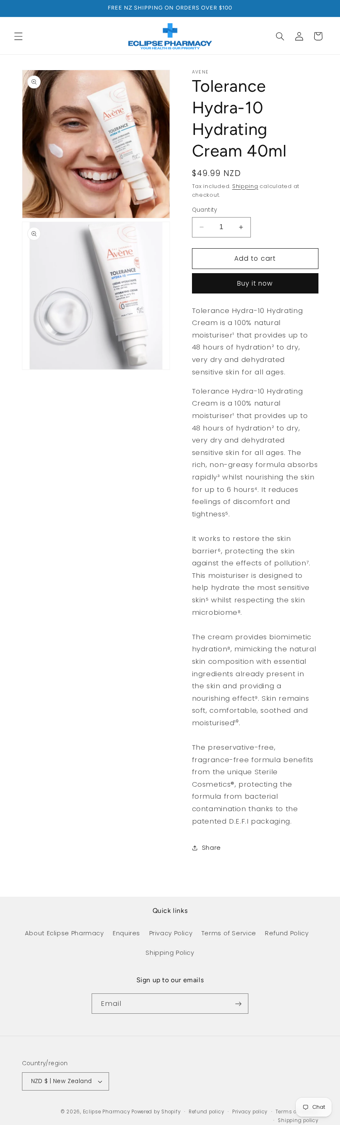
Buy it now (255, 283)
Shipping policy (298, 1120)
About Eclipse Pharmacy (64, 933)
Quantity (204, 210)
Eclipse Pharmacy (106, 1111)
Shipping (245, 186)
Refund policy (206, 1111)
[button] (18, 36)
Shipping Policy (170, 953)
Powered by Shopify (155, 1111)
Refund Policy (286, 933)
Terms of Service (229, 933)
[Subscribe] (238, 1003)
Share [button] (211, 848)
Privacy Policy (171, 933)
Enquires (126, 933)
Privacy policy (249, 1111)
